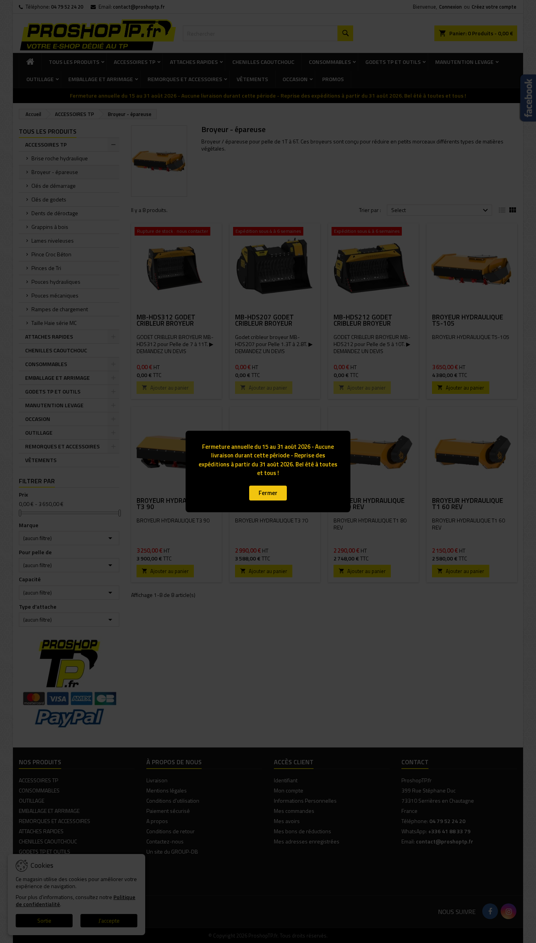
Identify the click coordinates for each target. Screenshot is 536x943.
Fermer (268, 492)
